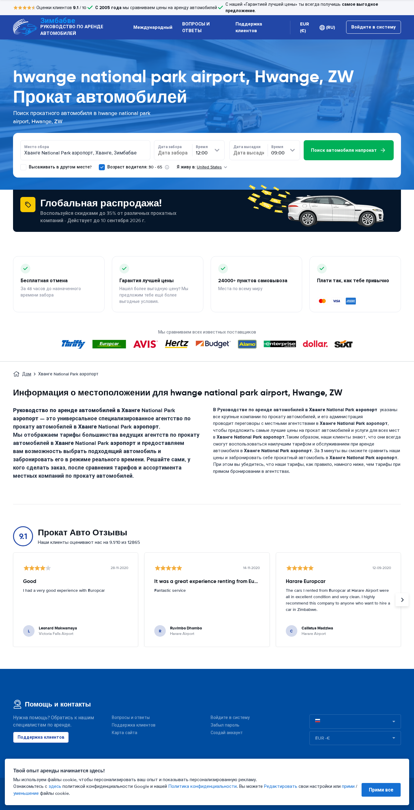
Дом (26, 374)
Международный (152, 27)
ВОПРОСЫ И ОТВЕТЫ (196, 27)
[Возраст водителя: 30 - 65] (102, 167)
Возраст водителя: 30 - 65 (134, 167)
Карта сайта (124, 732)
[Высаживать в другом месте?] (23, 167)
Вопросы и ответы (131, 717)
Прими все (381, 789)
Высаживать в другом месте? (59, 167)
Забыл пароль (225, 725)
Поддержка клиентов (248, 27)
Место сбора (36, 147)
